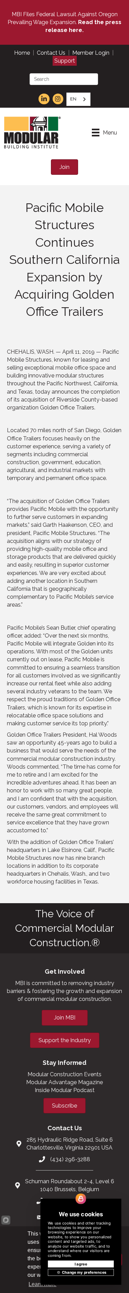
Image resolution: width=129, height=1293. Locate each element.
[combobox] (78, 99)
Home (22, 53)
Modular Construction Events (64, 1074)
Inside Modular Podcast (65, 1090)
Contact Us (51, 53)
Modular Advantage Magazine (64, 1082)
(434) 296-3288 (70, 1159)
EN (73, 98)
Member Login (90, 53)
